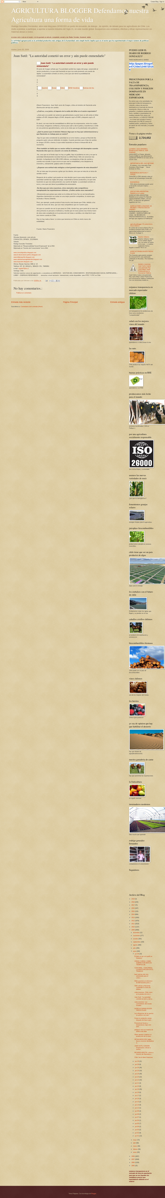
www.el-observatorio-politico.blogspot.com (27, 255)
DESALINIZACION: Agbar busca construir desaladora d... (144, 1041)
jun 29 (137, 1061)
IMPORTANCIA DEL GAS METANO (142, 163)
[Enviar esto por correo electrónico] (50, 281)
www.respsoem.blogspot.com (23, 261)
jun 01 (137, 1136)
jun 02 (137, 1133)
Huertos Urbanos (143, 237)
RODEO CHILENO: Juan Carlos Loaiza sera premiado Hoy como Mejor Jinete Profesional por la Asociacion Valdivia (144, 268)
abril (134, 1143)
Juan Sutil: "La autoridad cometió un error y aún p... (143, 998)
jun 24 (137, 1074)
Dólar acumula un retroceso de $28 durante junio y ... (143, 981)
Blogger (93, 1193)
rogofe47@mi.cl (23, 268)
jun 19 (137, 1089)
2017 (133, 905)
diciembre (136, 932)
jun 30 (137, 954)
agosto (135, 945)
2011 (133, 924)
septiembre (137, 942)
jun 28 (137, 1064)
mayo (135, 1140)
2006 (133, 1162)
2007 (133, 1159)
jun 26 (137, 1067)
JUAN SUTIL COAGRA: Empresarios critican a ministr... (142, 1047)
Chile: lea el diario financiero (143, 1057)
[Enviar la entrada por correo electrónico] (46, 280)
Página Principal (70, 302)
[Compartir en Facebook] (57, 281)
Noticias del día (88, 88)
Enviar (54, 88)
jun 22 (137, 1080)
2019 (133, 899)
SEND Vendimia (73, 88)
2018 (133, 902)
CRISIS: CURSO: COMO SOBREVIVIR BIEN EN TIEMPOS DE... (143, 963)
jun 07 (137, 1117)
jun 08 (137, 1114)
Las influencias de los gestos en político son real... (143, 1014)
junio (135, 951)
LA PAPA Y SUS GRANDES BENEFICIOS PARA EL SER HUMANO (138, 150)
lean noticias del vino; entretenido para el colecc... (141, 976)
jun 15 (137, 1102)
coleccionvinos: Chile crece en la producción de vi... (143, 993)
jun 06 (137, 1120)
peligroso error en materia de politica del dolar (143, 1030)
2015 (133, 911)
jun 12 (137, 1108)
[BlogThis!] (52, 281)
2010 (133, 927)
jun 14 (137, 1105)
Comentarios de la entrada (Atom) (32, 306)
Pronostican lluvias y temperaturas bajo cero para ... (142, 1024)
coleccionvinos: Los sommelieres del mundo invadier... (143, 1003)
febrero (135, 1149)
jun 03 (137, 1130)
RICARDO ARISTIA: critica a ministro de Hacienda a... (143, 1053)
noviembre (136, 935)
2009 (133, 930)
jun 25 (137, 1070)
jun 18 (137, 1092)
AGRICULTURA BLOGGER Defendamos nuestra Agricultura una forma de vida (80, 15)
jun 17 (137, 1095)
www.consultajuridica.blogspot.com (25, 252)
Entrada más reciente (20, 302)
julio (134, 948)
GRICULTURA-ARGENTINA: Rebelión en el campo (139, 192)
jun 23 (137, 1077)
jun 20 (137, 1086)
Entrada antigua (117, 302)
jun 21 (137, 1083)
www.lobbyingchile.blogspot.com (24, 257)
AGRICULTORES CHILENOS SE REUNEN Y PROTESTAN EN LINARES (140, 207)
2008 (133, 1156)
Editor (62, 88)
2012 (133, 920)
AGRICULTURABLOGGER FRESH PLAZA (143, 1009)
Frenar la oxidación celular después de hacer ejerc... (143, 1019)
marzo (135, 1146)
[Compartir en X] (55, 281)
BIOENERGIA (134, 182)
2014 (133, 914)
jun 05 (137, 1123)
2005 (133, 1165)
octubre (135, 939)
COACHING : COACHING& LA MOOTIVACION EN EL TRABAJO (143, 969)
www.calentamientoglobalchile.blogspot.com (28, 259)
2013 (133, 917)
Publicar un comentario (23, 293)
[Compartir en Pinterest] (59, 281)
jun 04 (137, 1126)
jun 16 (137, 1098)
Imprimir (45, 88)
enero (135, 1152)
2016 (133, 908)
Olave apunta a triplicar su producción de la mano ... (143, 1035)
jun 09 (137, 1111)
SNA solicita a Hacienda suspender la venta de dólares (142, 987)
